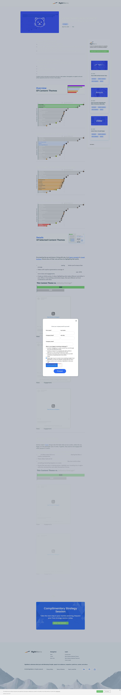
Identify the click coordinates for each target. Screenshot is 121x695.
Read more (58, 691)
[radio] (60, 348)
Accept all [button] (100, 691)
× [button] (119, 690)
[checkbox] (60, 352)
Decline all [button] (107, 691)
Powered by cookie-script (6, 693)
